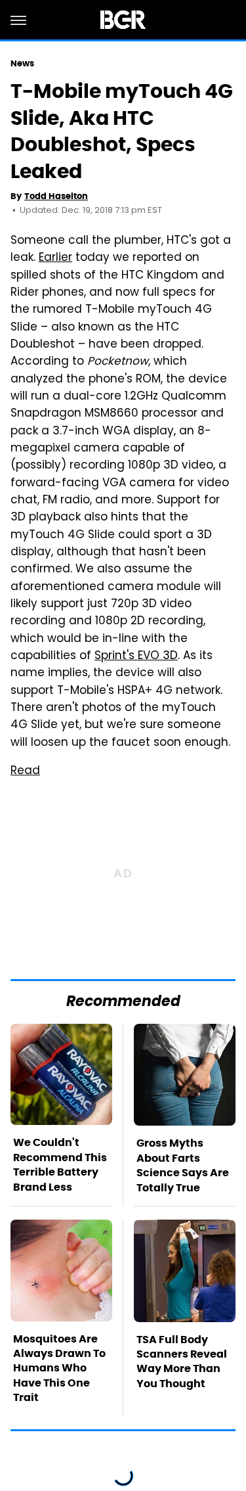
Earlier (55, 258)
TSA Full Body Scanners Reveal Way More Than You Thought (181, 1361)
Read (25, 771)
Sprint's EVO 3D (136, 656)
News (22, 63)
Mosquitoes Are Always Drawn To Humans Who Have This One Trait (59, 1368)
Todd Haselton (56, 196)
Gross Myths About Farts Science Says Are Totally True (182, 1165)
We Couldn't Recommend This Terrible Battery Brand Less (60, 1164)
